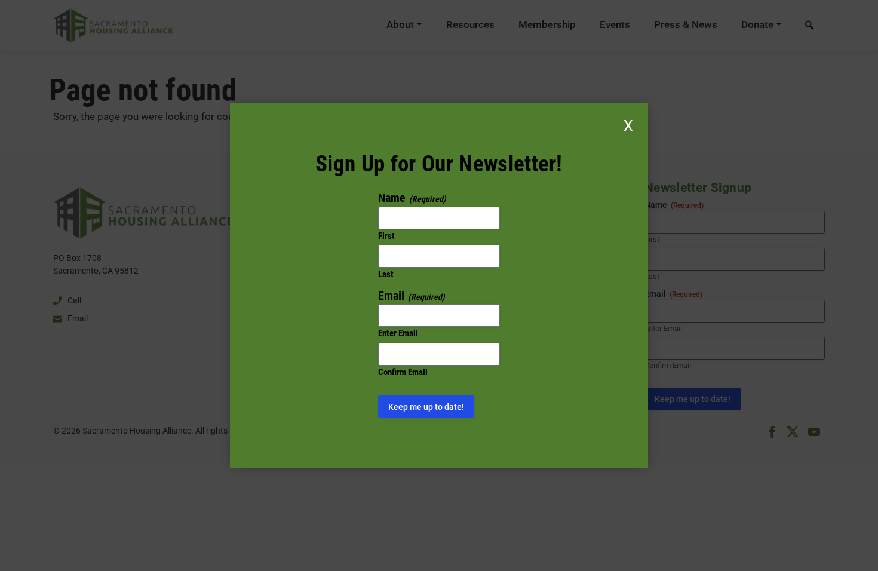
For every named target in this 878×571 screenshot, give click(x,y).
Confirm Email (403, 372)
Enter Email (398, 333)
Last (386, 274)
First (386, 236)
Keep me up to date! (426, 407)
